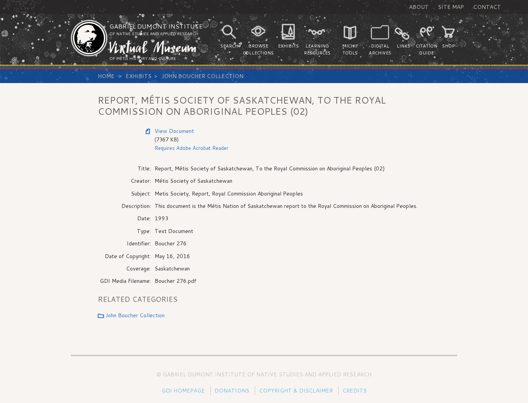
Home (106, 76)
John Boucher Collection (203, 76)
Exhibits (139, 76)
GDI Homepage (183, 390)
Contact (487, 7)
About (419, 7)
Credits (354, 390)
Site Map (451, 7)
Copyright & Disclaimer (296, 390)
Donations (232, 390)
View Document (174, 131)
